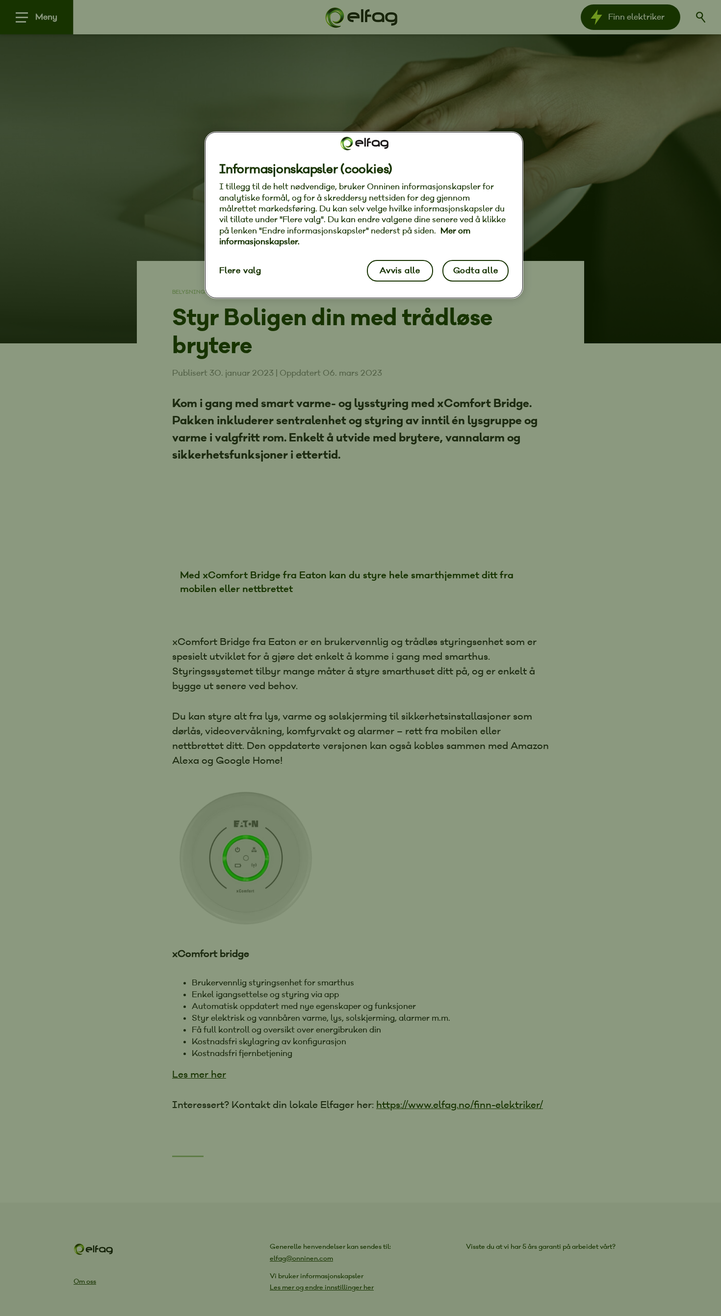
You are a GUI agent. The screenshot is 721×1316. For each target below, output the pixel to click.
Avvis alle (400, 270)
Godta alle (475, 270)
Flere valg (240, 270)
